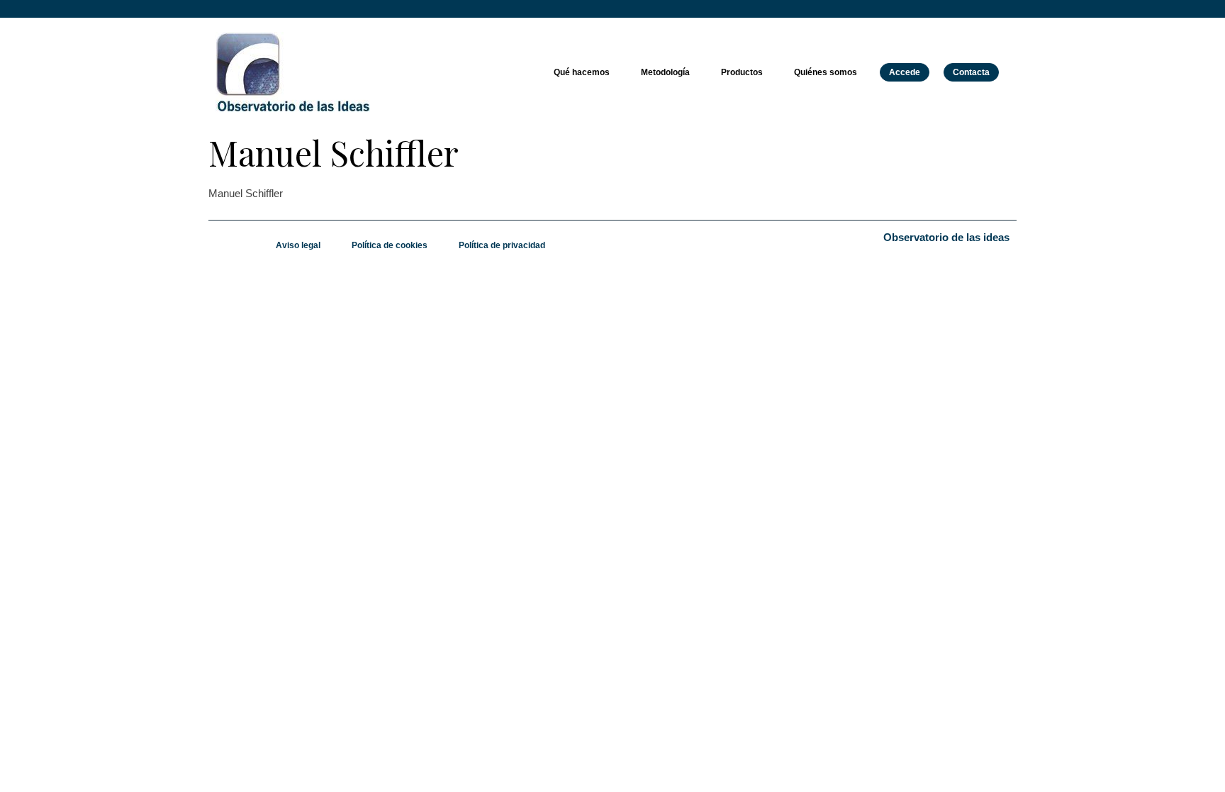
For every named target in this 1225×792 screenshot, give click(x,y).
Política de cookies (389, 245)
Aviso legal (298, 245)
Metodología (665, 72)
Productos (742, 72)
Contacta (971, 72)
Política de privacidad (502, 245)
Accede (904, 72)
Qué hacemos (582, 72)
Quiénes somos (825, 72)
